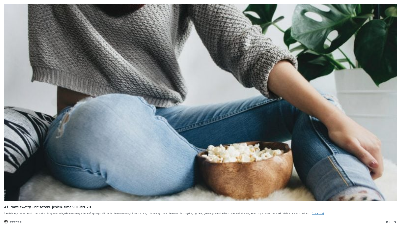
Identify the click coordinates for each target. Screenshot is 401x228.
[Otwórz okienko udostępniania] (395, 220)
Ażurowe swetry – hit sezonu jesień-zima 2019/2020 (47, 207)
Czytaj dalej (318, 213)
